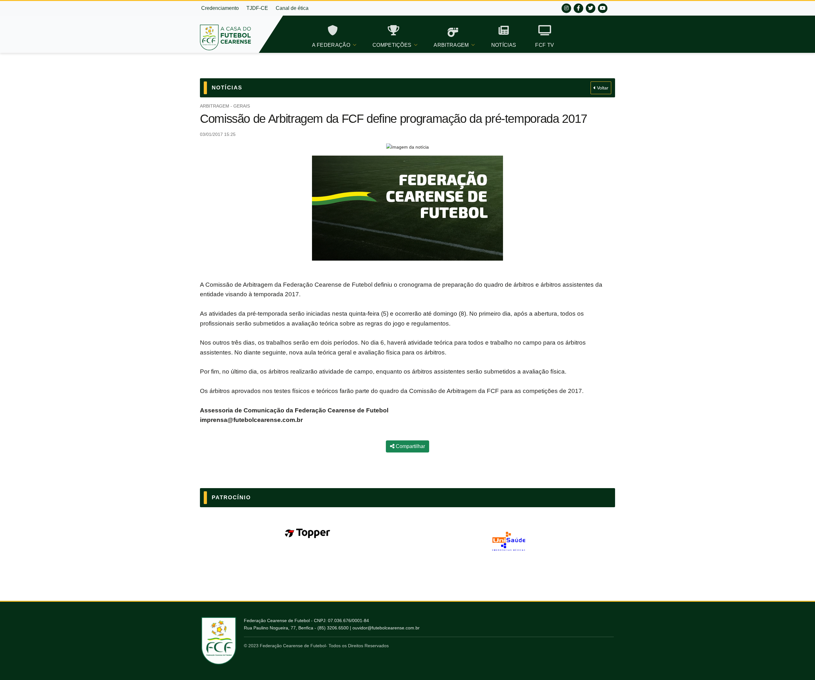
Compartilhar (409, 446)
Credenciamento (220, 8)
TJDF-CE (257, 8)
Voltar (602, 87)
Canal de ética (292, 8)
